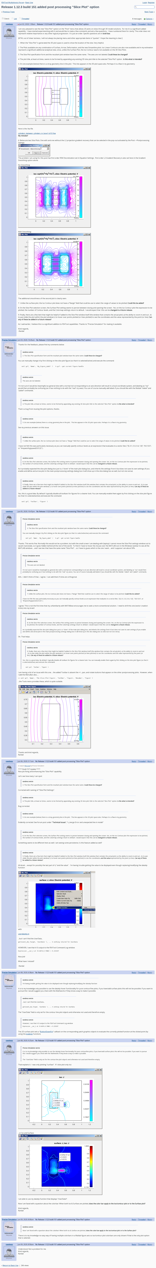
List (15, 19)
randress (9, 24)
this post (27, 766)
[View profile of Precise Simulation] (9, 351)
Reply (134, 24)
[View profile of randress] (9, 35)
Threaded (25, 19)
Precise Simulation (9, 340)
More (149, 24)
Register (151, 2)
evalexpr (29, 1034)
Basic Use (29, 2)
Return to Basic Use (10, 1265)
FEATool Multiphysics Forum (12, 2)
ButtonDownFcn (46, 1031)
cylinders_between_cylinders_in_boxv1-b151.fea (37, 133)
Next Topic (149, 12)
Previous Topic (9, 12)
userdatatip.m (23, 934)
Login (145, 2)
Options (149, 19)
